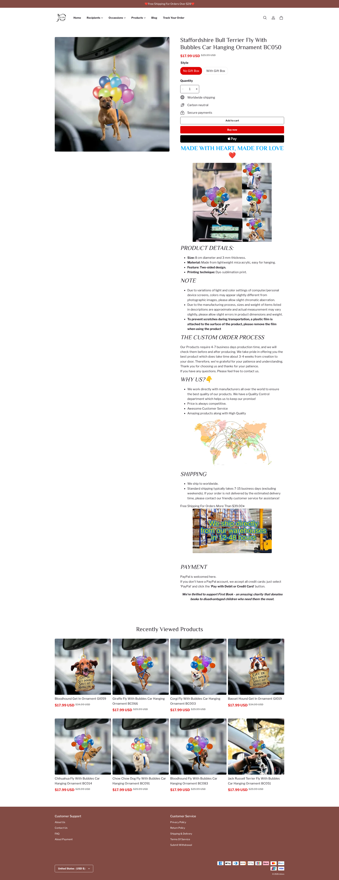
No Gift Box (191, 71)
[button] (264, 17)
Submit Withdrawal (181, 845)
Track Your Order (173, 17)
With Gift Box (215, 71)
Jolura (281, 874)
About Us (60, 822)
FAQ (57, 833)
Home (77, 17)
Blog (154, 17)
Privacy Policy (178, 822)
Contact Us (61, 827)
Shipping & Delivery (181, 833)
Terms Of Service (180, 839)
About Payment (64, 839)
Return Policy (177, 827)
